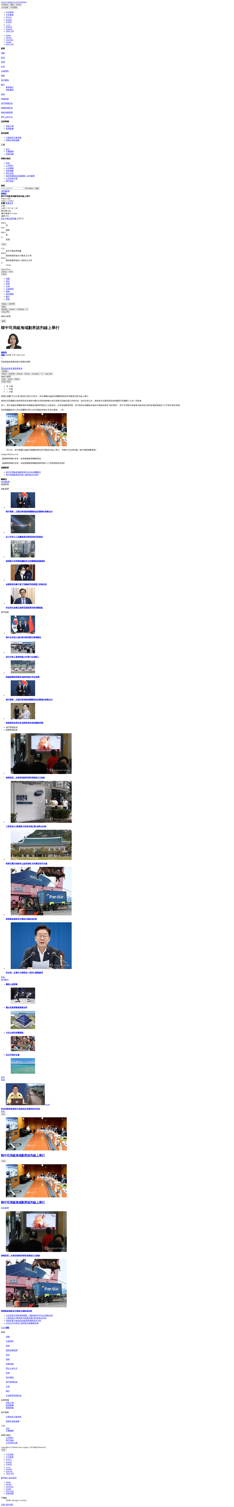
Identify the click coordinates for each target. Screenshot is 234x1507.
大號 (11, 392)
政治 (3, 57)
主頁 (3, 1328)
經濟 (3, 62)
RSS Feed (10, 44)
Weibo (8, 35)
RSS (7, 149)
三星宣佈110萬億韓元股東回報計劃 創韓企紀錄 (26, 1318)
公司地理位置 (12, 178)
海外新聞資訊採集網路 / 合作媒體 (20, 176)
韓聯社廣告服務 (13, 140)
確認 (3, 321)
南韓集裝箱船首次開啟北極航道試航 (16, 1311)
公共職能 (10, 168)
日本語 (9, 1464)
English (9, 1462)
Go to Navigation (20, 2)
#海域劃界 (5, 191)
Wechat (9, 38)
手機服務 (10, 151)
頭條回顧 (5, 99)
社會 (3, 67)
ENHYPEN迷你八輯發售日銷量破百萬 (22, 1323)
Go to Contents (7, 2)
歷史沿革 (10, 173)
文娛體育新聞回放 (13, 1396)
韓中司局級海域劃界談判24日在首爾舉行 (23, 472)
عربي (8, 1467)
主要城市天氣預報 (13, 138)
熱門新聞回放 (7, 103)
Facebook (9, 40)
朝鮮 (3, 76)
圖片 (3, 85)
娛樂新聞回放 (7, 108)
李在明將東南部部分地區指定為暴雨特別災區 (20, 1109)
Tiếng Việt (10, 1474)
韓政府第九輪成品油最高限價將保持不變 (23, 1321)
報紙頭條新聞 (7, 112)
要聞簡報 (10, 1408)
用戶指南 (10, 181)
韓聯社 (4, 194)
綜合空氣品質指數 (9, 219)
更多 (3, 977)
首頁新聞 (5, 1208)
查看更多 (9, 203)
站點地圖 (10, 154)
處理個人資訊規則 (9, 1478)
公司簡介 (10, 166)
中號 (11, 389)
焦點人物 (10, 126)
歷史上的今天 (7, 117)
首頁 (8, 163)
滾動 (3, 53)
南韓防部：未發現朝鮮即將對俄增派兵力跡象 (20, 1256)
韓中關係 (5, 80)
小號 (11, 386)
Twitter (8, 42)
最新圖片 (10, 87)
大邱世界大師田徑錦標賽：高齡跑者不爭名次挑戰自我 (29, 1315)
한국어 (9, 1460)
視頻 (3, 94)
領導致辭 (10, 171)
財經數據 (10, 129)
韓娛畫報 (10, 90)
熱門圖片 (5, 980)
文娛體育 (5, 71)
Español (9, 1469)
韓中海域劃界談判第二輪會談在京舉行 (22, 475)
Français (9, 1471)
